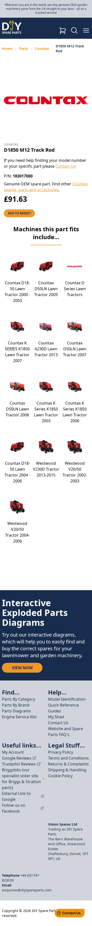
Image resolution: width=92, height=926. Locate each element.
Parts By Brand (15, 705)
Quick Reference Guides (63, 708)
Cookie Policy (60, 775)
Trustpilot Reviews (19, 764)
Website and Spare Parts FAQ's (65, 731)
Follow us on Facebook (13, 808)
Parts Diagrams (16, 711)
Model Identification (67, 699)
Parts (23, 48)
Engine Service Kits (19, 717)
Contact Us (65, 166)
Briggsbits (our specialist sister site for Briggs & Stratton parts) (21, 778)
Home (7, 48)
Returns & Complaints (68, 764)
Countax (42, 48)
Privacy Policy (60, 752)
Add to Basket (19, 213)
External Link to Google (16, 796)
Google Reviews (16, 758)
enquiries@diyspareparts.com (27, 890)
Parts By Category (18, 699)
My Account (13, 752)
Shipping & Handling (67, 770)
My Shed (56, 717)
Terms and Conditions (68, 758)
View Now (22, 667)
